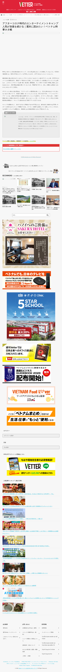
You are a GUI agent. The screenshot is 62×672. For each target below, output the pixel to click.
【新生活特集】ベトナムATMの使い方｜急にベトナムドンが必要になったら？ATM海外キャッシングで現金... (30, 599)
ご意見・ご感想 (26, 656)
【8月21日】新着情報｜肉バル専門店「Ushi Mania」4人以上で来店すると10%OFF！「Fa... (28, 494)
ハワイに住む (51, 663)
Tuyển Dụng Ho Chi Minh (48, 649)
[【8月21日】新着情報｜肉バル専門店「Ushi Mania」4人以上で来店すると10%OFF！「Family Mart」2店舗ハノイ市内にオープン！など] (14, 491)
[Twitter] (29, 11)
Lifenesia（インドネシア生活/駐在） (12, 661)
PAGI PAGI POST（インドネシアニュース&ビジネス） (34, 661)
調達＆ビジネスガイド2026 (49, 9)
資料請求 (38, 9)
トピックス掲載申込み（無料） (29, 633)
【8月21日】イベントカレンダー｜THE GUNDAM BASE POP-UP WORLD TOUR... (26, 546)
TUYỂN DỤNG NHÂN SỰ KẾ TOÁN (49, 637)
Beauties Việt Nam (53, 661)
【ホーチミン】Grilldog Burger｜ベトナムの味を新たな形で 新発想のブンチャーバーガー (27, 506)
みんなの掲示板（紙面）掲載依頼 (30, 650)
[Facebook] (27, 11)
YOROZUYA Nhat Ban (37, 665)
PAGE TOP (59, 650)
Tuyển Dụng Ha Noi (47, 653)
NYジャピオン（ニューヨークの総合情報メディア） (19, 663)
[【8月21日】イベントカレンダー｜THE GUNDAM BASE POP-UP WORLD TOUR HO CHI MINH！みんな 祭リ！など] (14, 543)
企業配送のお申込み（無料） (30, 628)
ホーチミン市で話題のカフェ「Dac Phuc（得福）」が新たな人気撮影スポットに (25, 573)
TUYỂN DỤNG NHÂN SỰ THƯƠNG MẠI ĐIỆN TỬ (48, 644)
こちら (31, 141)
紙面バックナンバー (11, 9)
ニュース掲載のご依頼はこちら (30, 639)
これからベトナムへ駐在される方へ (10, 637)
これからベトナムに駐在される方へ (26, 9)
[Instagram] (33, 11)
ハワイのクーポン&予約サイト (39, 663)
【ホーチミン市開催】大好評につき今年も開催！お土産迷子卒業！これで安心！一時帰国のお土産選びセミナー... (30, 532)
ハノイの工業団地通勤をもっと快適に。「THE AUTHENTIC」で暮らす (22, 518)
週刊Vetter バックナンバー (10, 632)
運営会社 (5, 628)
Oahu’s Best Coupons (25, 665)
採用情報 (44, 628)
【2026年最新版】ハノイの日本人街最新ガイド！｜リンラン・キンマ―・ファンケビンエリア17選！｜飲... (30, 559)
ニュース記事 (6, 19)
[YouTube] (31, 11)
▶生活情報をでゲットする (12, 149)
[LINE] (35, 11)
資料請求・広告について (28, 645)
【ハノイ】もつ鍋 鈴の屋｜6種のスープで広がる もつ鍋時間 (19, 585)
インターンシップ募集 (47, 632)
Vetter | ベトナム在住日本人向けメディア (28, 668)
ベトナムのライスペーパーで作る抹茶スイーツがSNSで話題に (19, 612)
